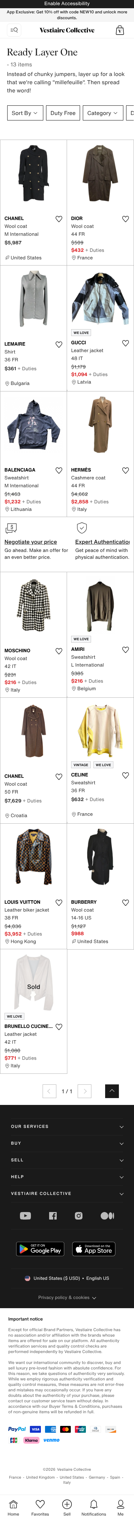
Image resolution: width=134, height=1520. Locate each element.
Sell (17, 1160)
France (15, 1477)
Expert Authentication (103, 542)
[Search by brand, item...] (14, 30)
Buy (16, 1143)
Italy (67, 1482)
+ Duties (94, 250)
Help (17, 1177)
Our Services (30, 1127)
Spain (115, 1477)
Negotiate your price (30, 542)
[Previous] (49, 1091)
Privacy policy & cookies (64, 1297)
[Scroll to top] (112, 1091)
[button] (120, 30)
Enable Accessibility (67, 3)
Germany (97, 1477)
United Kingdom (40, 1477)
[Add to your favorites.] (59, 219)
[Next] (84, 1091)
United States (72, 1477)
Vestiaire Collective (41, 1194)
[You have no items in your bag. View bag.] (120, 30)
